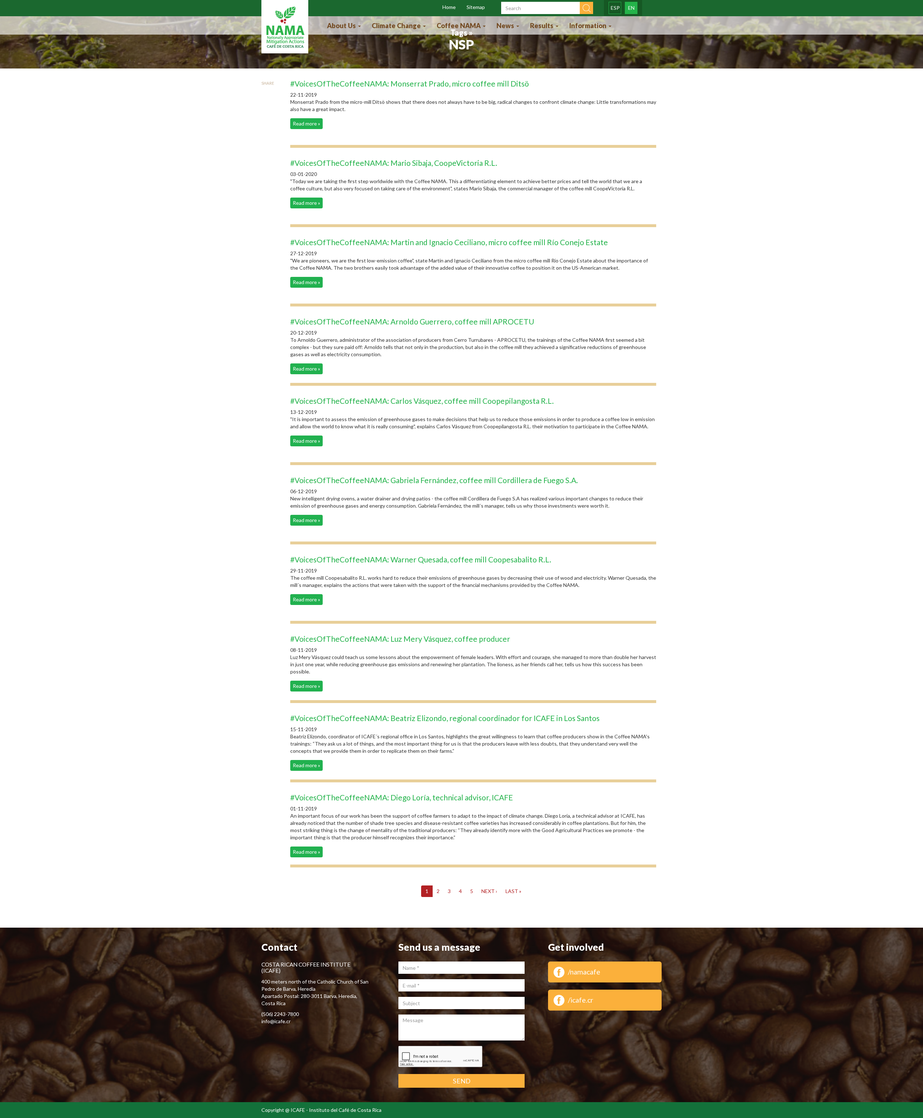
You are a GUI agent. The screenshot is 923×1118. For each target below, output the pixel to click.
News (506, 26)
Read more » (306, 123)
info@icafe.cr (276, 1021)
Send (462, 1081)
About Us (342, 26)
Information (588, 26)
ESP (615, 8)
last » (513, 891)
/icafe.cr (580, 1000)
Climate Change (397, 26)
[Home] (284, 27)
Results (542, 26)
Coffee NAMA (459, 26)
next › (489, 891)
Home (449, 7)
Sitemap (476, 7)
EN (631, 8)
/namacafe (584, 972)
